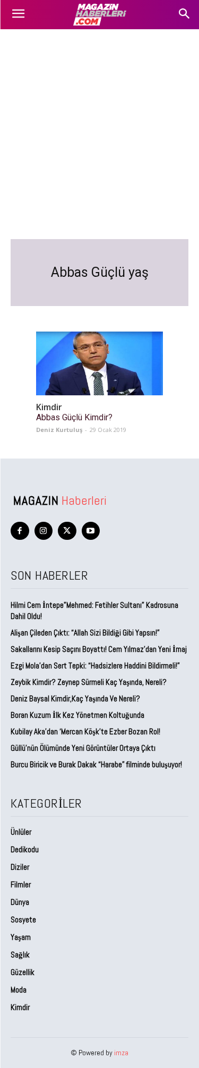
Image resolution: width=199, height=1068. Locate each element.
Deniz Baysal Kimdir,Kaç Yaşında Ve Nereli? (75, 698)
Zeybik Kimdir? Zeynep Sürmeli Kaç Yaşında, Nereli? (89, 682)
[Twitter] (67, 531)
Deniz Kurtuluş (59, 430)
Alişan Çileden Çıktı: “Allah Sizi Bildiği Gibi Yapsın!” (85, 633)
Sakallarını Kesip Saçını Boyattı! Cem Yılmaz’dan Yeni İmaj (99, 649)
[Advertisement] (99, 134)
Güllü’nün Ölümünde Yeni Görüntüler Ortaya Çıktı (83, 748)
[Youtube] (91, 531)
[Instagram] (43, 531)
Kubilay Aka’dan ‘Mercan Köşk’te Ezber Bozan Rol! (85, 731)
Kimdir (49, 407)
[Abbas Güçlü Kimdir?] (99, 363)
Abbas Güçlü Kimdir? (74, 417)
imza (121, 1052)
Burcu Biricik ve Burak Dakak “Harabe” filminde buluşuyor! (96, 764)
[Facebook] (20, 531)
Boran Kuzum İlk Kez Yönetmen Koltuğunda (77, 715)
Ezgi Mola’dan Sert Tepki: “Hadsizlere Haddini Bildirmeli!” (95, 665)
